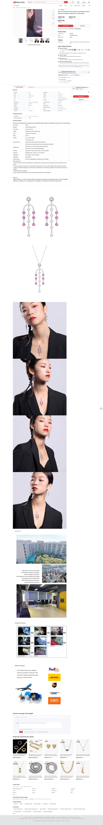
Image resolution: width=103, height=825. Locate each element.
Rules (89, 5)
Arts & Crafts (17, 7)
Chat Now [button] (83, 25)
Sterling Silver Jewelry (28, 803)
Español (30, 818)
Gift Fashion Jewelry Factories (53, 808)
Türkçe (72, 818)
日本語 (63, 818)
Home (14, 7)
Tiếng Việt (76, 818)
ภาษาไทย (69, 818)
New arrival (34, 788)
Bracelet (14, 792)
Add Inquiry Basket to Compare (34, 44)
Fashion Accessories (24, 7)
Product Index (70, 817)
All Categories (16, 5)
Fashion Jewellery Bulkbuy (47, 811)
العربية (57, 818)
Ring (71, 792)
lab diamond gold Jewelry (17, 788)
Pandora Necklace (53, 803)
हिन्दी (66, 818)
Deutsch (49, 818)
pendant (33, 792)
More (14, 813)
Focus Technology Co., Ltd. (44, 820)
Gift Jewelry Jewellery (17, 811)
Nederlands (53, 818)
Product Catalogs (28, 786)
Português (33, 818)
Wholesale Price (53, 817)
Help (71, 5)
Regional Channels (64, 817)
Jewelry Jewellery (43, 808)
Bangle (72, 790)
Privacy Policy (67, 820)
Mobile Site (74, 817)
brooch (14, 790)
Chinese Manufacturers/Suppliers (39, 817)
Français (37, 818)
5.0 (77, 88)
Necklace (29, 7)
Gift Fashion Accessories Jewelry (65, 808)
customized (73, 788)
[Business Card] (88, 91)
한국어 (60, 818)
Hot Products (25, 817)
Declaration (62, 820)
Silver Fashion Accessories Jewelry (79, 808)
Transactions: (75, 75)
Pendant (21, 803)
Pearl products (54, 790)
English (26, 818)
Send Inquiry (65, 25)
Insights (78, 817)
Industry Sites (58, 817)
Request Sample (78, 28)
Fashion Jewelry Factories (18, 808)
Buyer (65, 5)
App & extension (77, 5)
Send (21, 731)
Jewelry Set (53, 788)
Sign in (89, 2)
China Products (30, 817)
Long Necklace (45, 803)
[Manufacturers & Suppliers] (19, 2)
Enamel (33, 790)
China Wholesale (47, 817)
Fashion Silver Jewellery (37, 811)
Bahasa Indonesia (81, 818)
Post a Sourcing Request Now (42, 731)
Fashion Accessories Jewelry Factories (31, 808)
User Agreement (57, 820)
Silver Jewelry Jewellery (27, 811)
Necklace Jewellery (37, 803)
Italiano (46, 818)
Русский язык (42, 818)
